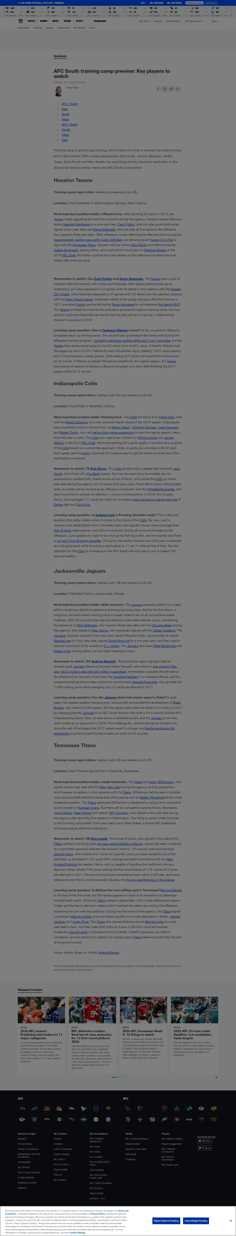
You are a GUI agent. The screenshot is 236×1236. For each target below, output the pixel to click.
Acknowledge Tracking (196, 1220)
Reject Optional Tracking (166, 1220)
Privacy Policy (98, 1213)
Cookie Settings (77, 1232)
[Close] (230, 1220)
